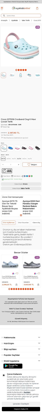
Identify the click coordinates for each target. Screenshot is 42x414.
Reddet (27, 392)
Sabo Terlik (26, 20)
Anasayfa (4, 20)
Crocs (25, 184)
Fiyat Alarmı (6, 176)
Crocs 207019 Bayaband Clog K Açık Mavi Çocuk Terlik (9, 277)
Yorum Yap (6, 127)
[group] (21, 46)
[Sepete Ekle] (16, 284)
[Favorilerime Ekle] (17, 273)
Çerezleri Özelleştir (21, 404)
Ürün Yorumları (23, 222)
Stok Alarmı (17, 176)
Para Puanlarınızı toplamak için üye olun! (16, 138)
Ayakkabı (14, 20)
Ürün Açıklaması (8, 222)
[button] (16, 70)
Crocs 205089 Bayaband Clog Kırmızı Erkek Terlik (31, 277)
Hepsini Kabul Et (21, 409)
